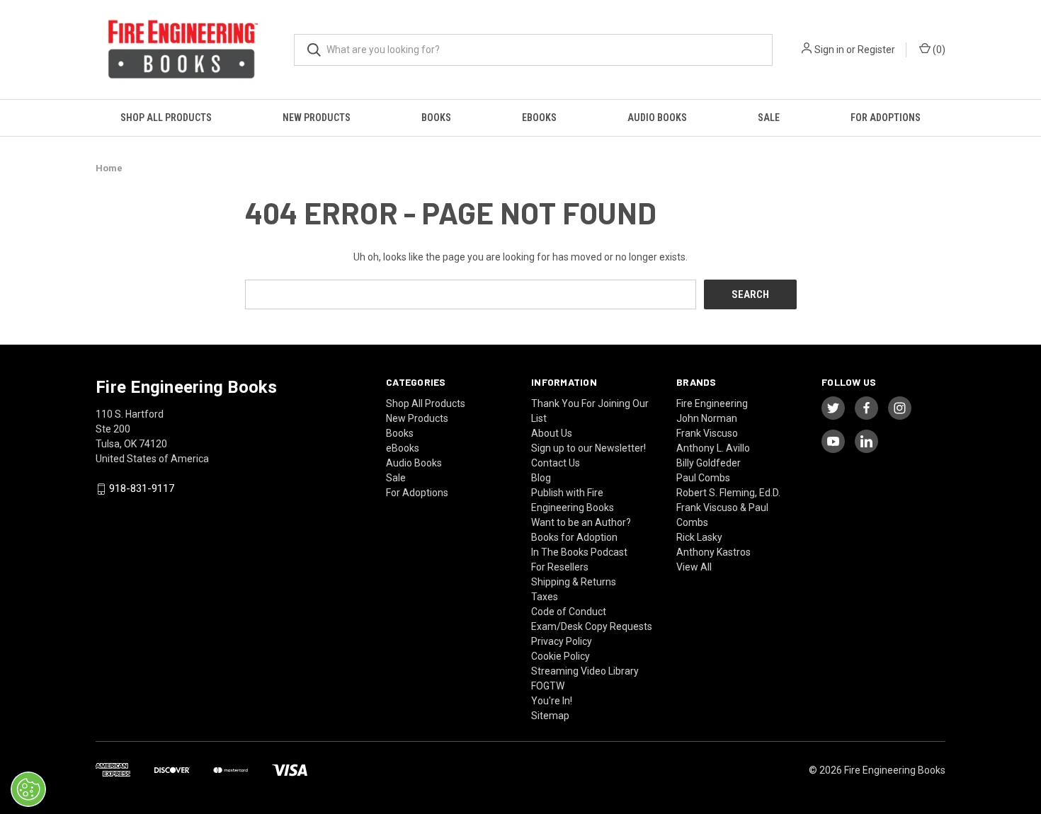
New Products (317, 117)
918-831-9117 (141, 489)
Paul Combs (703, 477)
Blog (541, 477)
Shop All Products (166, 117)
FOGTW (547, 686)
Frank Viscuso (707, 433)
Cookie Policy (560, 656)
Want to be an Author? (581, 522)
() (938, 49)
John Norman (706, 418)
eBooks (539, 117)
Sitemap (550, 715)
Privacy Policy (561, 641)
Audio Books (657, 117)
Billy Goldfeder (708, 463)
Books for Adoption (574, 537)
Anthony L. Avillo (713, 448)
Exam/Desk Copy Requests (591, 626)
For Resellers (559, 567)
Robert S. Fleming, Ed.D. (728, 492)
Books (436, 117)
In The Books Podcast (579, 552)
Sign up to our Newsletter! (588, 448)
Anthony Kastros (713, 552)
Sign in (829, 49)
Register (876, 49)
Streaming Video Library (585, 671)
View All (694, 567)
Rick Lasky (699, 537)
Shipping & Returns (573, 581)
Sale (769, 117)
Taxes (544, 596)
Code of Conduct (568, 611)
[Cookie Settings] (28, 789)
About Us (551, 433)
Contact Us (555, 463)
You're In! (551, 700)
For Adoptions (886, 117)
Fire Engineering (712, 403)
